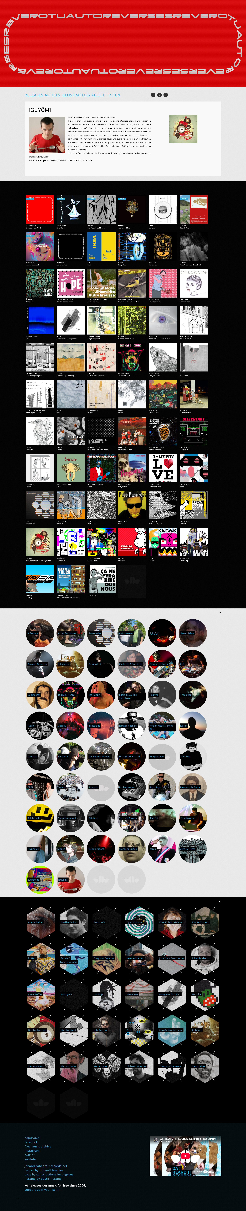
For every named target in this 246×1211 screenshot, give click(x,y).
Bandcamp (32, 1138)
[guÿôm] (29, 558)
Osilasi (121, 262)
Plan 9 (90, 486)
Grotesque (61, 560)
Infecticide (184, 299)
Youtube (31, 1159)
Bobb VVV (99, 922)
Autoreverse (31, 225)
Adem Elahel (35, 922)
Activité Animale (155, 450)
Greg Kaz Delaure (104, 958)
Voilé (59, 413)
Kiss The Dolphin (155, 523)
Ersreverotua (62, 265)
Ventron (152, 228)
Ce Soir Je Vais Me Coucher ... (129, 302)
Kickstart (183, 523)
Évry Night (60, 228)
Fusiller (90, 225)
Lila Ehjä (98, 994)
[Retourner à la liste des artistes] (165, 96)
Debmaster (30, 484)
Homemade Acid (32, 265)
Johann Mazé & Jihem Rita (97, 299)
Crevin (28, 486)
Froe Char (153, 262)
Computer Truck (63, 595)
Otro (129, 1030)
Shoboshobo (68, 1066)
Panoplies (153, 265)
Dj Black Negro (123, 373)
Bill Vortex (91, 373)
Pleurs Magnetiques (34, 376)
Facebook (31, 1142)
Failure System (185, 413)
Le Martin (29, 450)
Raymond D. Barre (125, 299)
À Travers (29, 299)
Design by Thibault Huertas (44, 1170)
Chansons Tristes (125, 450)
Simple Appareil (94, 336)
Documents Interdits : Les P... (99, 450)
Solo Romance (154, 302)
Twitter (30, 1155)
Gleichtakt (184, 450)
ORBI (151, 225)
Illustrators (75, 95)
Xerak (151, 558)
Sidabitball (61, 558)
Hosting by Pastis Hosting (43, 1178)
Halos (28, 339)
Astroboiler (30, 521)
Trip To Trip (184, 560)
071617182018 (185, 339)
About (98, 95)
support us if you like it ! (42, 1189)
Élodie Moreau (200, 922)
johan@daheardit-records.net (46, 1166)
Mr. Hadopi (92, 523)
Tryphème (153, 336)
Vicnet (59, 410)
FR (109, 95)
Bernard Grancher (33, 373)
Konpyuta (66, 994)
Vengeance (122, 486)
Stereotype (100, 1066)
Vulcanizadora (31, 336)
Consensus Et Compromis (67, 339)
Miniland (121, 560)
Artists (52, 95)
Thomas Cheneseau (170, 1066)
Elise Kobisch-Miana (170, 922)
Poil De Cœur (154, 413)
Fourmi (59, 373)
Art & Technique (186, 336)
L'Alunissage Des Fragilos (66, 376)
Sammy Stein (35, 1066)
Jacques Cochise (94, 447)
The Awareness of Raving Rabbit (38, 560)
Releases (34, 95)
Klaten (120, 410)
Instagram (32, 1150)
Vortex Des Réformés (96, 376)
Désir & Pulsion (186, 228)
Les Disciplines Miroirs (96, 228)
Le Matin (183, 225)
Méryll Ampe (61, 225)
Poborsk (121, 225)
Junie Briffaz (35, 994)
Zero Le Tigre (93, 595)
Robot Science (93, 560)
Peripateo (122, 265)
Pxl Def (152, 560)
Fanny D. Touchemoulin (68, 960)
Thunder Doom (124, 376)
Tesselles (29, 302)
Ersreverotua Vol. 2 (33, 228)
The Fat (59, 447)
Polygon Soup (154, 376)
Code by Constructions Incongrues (49, 1174)
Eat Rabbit (153, 521)
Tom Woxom (184, 447)
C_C (89, 262)
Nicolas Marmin (37, 1030)
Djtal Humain (134, 922)
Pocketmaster (93, 410)
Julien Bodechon (201, 958)
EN (117, 95)
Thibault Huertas (136, 1066)
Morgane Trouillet (169, 994)
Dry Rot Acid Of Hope (65, 302)
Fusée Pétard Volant (126, 339)
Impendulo (184, 376)
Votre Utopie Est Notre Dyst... (191, 265)
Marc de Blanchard (156, 447)
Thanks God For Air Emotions (160, 339)
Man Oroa (132, 994)
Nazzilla (196, 994)
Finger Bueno (185, 302)
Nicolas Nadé (68, 1030)
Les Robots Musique (95, 484)
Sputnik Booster (94, 558)
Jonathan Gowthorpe (171, 958)
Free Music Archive (38, 1146)
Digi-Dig (29, 597)
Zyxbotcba (30, 262)
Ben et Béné (184, 558)
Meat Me (60, 450)
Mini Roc (121, 558)
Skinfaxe (183, 410)
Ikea (89, 265)
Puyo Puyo (122, 521)
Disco (120, 523)
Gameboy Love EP (156, 486)
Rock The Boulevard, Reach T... (68, 597)
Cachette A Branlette (65, 299)
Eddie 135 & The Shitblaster (36, 410)
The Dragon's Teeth (33, 413)
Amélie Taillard (69, 922)
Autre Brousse (93, 302)
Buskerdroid (154, 484)
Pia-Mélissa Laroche (170, 1030)
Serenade (61, 486)
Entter (31, 958)
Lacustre (183, 262)
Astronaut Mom (124, 228)
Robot (182, 486)
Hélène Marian (135, 958)
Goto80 (29, 595)
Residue (60, 523)
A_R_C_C (60, 336)
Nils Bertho (100, 1030)
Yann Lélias (198, 1066)
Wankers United (155, 299)
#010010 (91, 413)
